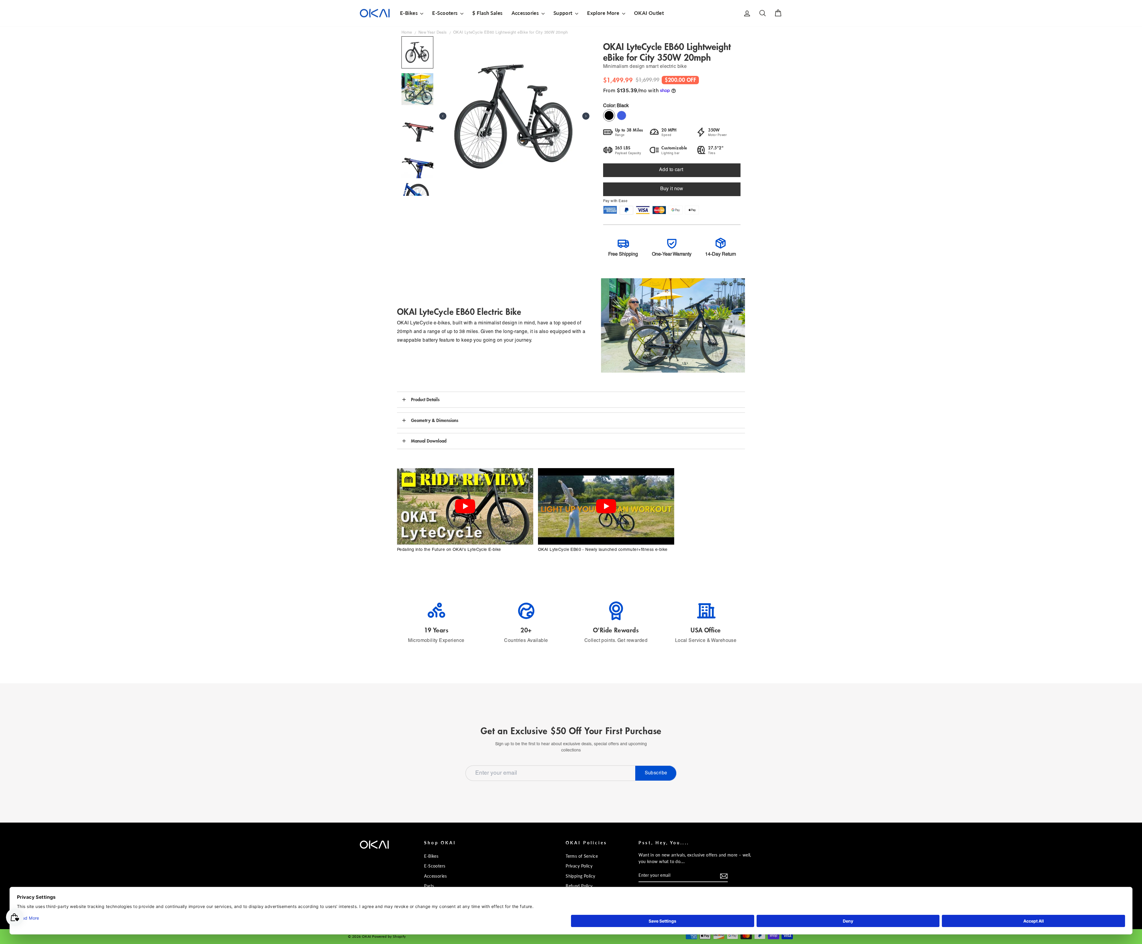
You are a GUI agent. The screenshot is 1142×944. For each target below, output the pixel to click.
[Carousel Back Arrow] (442, 116)
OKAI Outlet (649, 13)
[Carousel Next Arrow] (585, 116)
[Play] (465, 506)
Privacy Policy (579, 865)
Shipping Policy (580, 876)
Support (563, 13)
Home (406, 33)
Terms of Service (582, 856)
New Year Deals (432, 33)
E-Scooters (445, 13)
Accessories (526, 13)
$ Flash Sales (487, 13)
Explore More (604, 13)
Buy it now (671, 189)
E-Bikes (409, 13)
